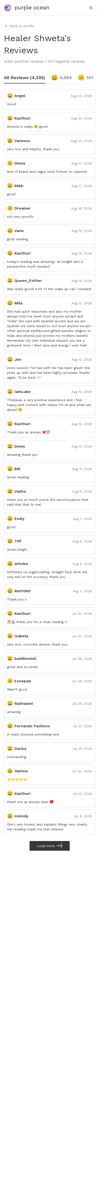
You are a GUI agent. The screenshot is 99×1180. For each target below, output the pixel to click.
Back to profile (22, 26)
